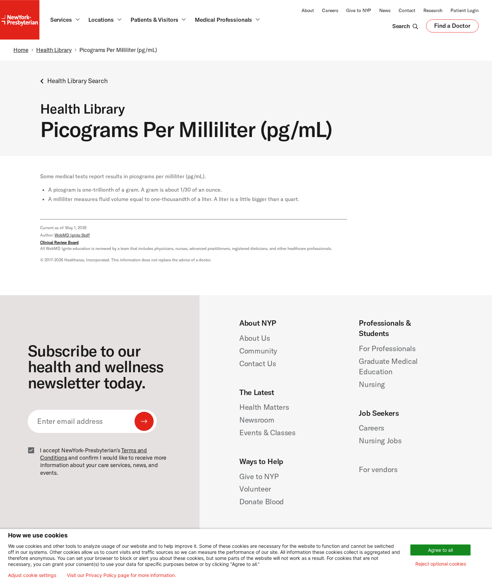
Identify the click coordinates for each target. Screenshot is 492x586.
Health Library (53, 49)
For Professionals (387, 348)
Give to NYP (358, 10)
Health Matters (264, 407)
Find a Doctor (452, 27)
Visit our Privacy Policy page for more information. (121, 575)
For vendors (378, 469)
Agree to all (440, 550)
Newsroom (256, 420)
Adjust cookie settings (32, 575)
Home (20, 49)
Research (432, 10)
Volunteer (255, 489)
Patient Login (464, 10)
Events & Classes (267, 432)
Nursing (372, 384)
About (308, 10)
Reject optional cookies (440, 564)
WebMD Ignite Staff (72, 235)
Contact (407, 10)
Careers (330, 10)
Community (258, 350)
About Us (254, 338)
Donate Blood (261, 501)
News (385, 10)
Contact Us (257, 363)
